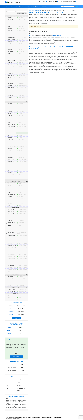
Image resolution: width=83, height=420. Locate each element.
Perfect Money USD (11, 187)
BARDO (8, 330)
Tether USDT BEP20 (11, 39)
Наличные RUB (10, 95)
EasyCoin (11, 314)
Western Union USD (11, 289)
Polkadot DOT (10, 172)
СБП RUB (9, 71)
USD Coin (9, 144)
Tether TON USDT (11, 41)
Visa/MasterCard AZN (11, 271)
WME (9, 183)
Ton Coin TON (10, 51)
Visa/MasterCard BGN (12, 269)
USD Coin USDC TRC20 (12, 146)
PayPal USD (10, 196)
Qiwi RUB (9, 185)
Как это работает (30, 6)
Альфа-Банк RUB (11, 75)
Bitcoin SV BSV (10, 105)
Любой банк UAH (11, 213)
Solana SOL (10, 49)
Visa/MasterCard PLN (11, 260)
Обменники (21, 6)
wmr (8, 295)
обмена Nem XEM (55, 57)
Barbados (11, 311)
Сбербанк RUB (10, 73)
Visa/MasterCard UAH (12, 245)
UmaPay (12, 341)
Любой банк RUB (11, 66)
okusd (9, 297)
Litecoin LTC (10, 24)
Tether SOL (10, 141)
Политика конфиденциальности (46, 417)
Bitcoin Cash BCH (11, 19)
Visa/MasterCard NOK (12, 267)
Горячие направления (21, 13)
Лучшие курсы (9, 6)
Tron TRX (9, 43)
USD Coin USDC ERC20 (57, 35)
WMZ (9, 53)
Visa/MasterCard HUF (11, 254)
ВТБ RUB (9, 225)
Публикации (38, 6)
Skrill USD (9, 205)
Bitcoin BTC (10, 17)
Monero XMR (10, 28)
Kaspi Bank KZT (10, 83)
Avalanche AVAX (11, 174)
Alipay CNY (10, 62)
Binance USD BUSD (11, 163)
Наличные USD (10, 93)
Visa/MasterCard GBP (11, 243)
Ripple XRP (10, 26)
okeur (9, 299)
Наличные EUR (10, 97)
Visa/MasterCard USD (11, 85)
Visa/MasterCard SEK (11, 258)
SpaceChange (11, 308)
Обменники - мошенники (57, 417)
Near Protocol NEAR (11, 176)
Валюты (15, 6)
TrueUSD (9, 150)
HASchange (9, 327)
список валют (45, 33)
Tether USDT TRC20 (11, 37)
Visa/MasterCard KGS (11, 265)
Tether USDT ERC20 (11, 124)
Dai (8, 170)
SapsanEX (9, 333)
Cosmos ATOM (10, 157)
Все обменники (16, 318)
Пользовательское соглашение (16, 417)
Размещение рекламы (27, 417)
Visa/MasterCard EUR (11, 235)
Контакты (44, 6)
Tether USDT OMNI (11, 159)
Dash (9, 32)
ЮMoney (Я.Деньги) (11, 55)
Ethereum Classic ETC (11, 161)
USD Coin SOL (10, 148)
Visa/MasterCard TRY (11, 256)
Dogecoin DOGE (10, 30)
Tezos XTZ (9, 168)
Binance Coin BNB (11, 152)
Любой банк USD (11, 64)
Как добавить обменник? (36, 417)
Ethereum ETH (10, 111)
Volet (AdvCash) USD (11, 60)
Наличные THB (10, 285)
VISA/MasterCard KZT (12, 247)
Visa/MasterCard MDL (12, 252)
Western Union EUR (11, 291)
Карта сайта (8, 417)
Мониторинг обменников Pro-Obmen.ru (13, 418)
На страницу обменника (16, 356)
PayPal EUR (10, 203)
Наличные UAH (10, 99)
